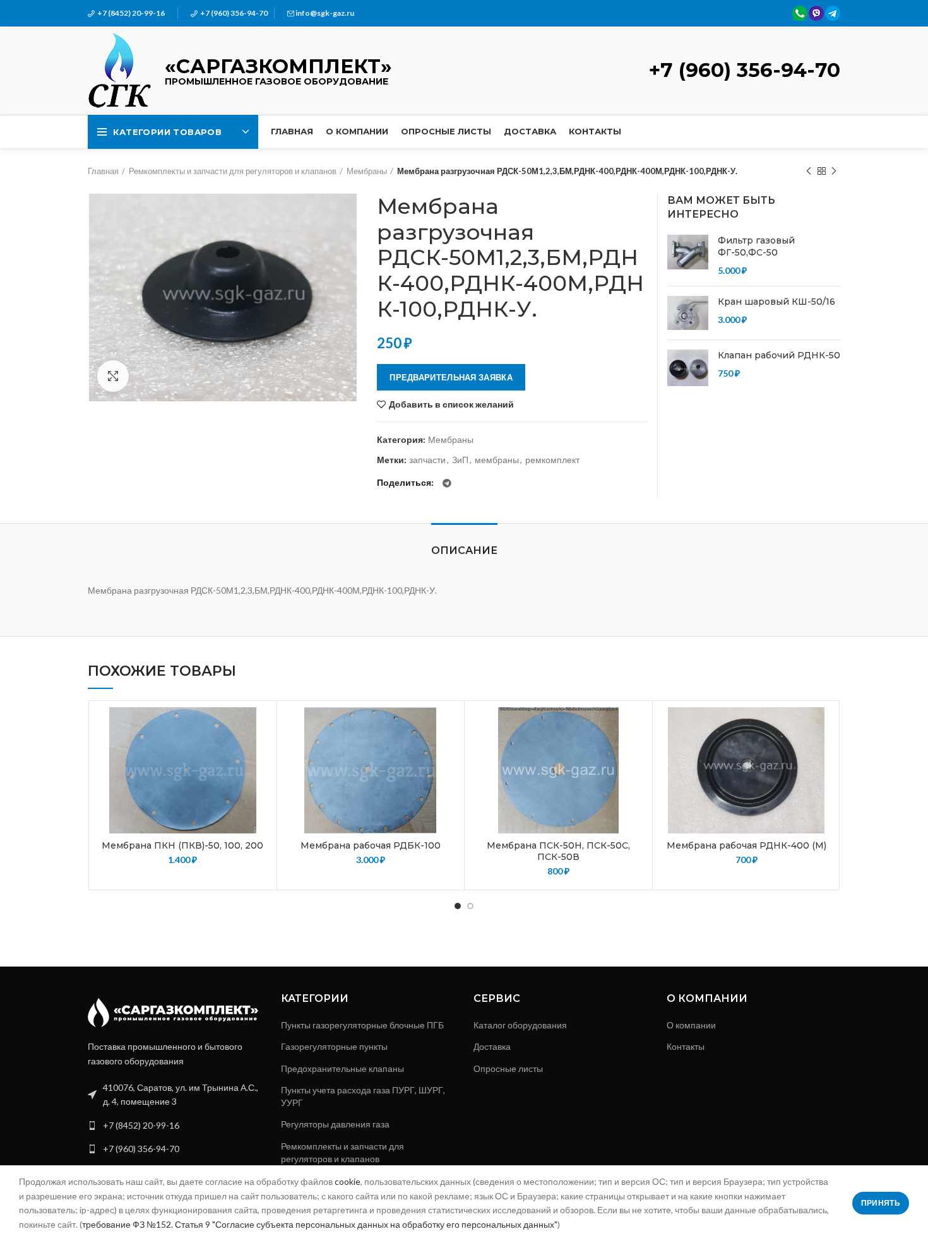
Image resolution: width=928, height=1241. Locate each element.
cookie (347, 1181)
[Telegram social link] (447, 483)
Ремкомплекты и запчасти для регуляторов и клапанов (232, 171)
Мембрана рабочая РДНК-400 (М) (746, 845)
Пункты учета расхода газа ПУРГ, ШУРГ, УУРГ (363, 1096)
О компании (691, 1025)
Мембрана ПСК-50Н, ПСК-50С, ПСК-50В (558, 851)
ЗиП (460, 460)
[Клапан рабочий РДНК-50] (687, 368)
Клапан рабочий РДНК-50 (779, 355)
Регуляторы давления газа (335, 1124)
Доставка (492, 1046)
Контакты (686, 1046)
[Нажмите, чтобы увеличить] (113, 376)
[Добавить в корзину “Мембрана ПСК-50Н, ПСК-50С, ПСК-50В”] (636, 756)
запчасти (427, 460)
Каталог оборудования (520, 1025)
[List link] (175, 1125)
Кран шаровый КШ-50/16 (776, 301)
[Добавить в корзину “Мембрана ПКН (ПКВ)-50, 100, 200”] (261, 756)
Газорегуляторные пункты (334, 1046)
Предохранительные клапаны (342, 1068)
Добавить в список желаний (451, 404)
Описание (464, 550)
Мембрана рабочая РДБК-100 (370, 845)
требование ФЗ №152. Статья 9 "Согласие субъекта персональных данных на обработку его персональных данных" (319, 1224)
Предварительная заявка (451, 377)
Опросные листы (508, 1068)
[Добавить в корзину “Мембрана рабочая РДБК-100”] (448, 756)
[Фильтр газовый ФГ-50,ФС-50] (687, 256)
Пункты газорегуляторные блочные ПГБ (362, 1025)
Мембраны (367, 171)
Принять (880, 1203)
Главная (103, 171)
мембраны (497, 460)
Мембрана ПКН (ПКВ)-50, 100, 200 (182, 845)
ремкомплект (552, 460)
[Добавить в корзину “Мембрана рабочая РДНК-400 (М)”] (824, 756)
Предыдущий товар (808, 171)
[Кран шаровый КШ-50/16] (687, 313)
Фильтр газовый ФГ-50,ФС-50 (756, 247)
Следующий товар (834, 171)
